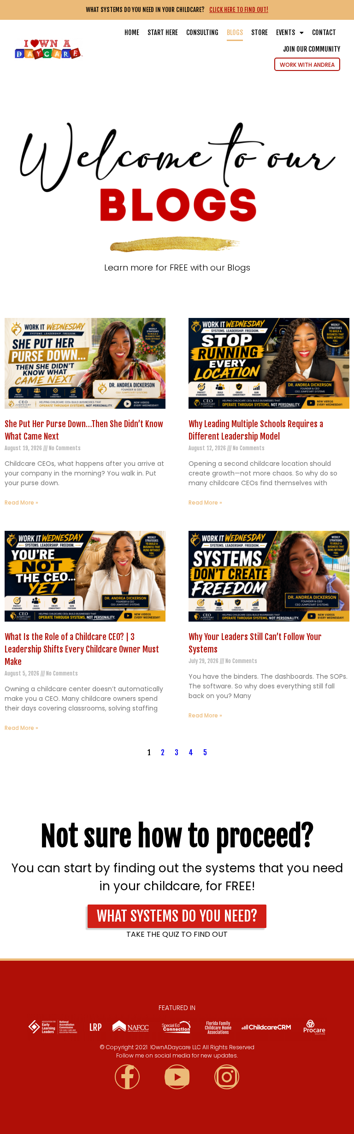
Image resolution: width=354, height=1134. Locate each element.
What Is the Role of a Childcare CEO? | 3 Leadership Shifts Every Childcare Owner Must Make (82, 649)
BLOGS (235, 32)
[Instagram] (226, 1076)
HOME (131, 32)
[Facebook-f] (127, 1076)
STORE (259, 32)
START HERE (163, 32)
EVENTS (285, 32)
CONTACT (324, 32)
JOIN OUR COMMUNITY (311, 49)
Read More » (21, 502)
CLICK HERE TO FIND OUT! (238, 9)
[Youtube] (177, 1076)
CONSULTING (202, 32)
